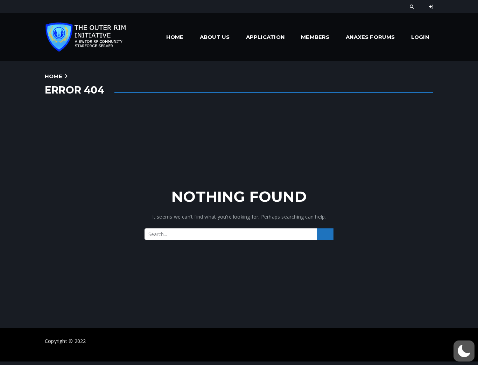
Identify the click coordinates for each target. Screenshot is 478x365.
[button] (464, 350)
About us (215, 37)
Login (420, 37)
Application (265, 37)
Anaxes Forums (370, 37)
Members (315, 37)
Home (175, 37)
